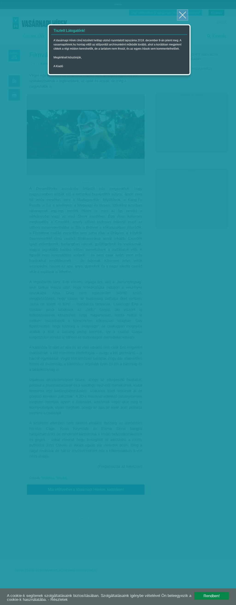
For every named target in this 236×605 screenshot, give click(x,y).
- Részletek (58, 599)
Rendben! (212, 596)
